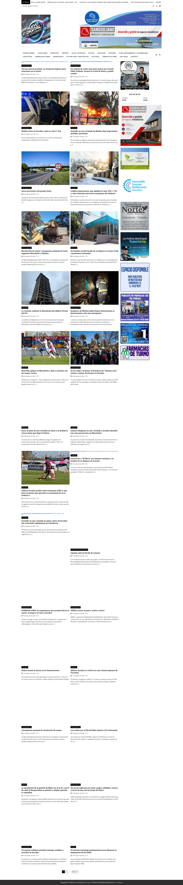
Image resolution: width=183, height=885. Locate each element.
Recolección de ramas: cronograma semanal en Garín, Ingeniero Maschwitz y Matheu (44, 252)
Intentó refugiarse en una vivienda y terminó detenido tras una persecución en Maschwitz (94, 431)
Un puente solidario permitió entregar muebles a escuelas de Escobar (42, 851)
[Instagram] (156, 6)
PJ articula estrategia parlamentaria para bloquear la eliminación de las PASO (94, 851)
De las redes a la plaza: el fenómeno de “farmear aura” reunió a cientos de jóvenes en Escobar (94, 371)
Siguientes (76, 871)
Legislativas (27, 56)
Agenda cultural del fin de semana (85, 553)
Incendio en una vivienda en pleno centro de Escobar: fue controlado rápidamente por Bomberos (44, 522)
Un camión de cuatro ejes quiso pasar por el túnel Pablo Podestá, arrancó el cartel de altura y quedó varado (92, 71)
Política (91, 53)
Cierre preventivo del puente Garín (79, 2)
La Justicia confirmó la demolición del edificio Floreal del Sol (44, 312)
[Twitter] (160, 6)
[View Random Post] (156, 55)
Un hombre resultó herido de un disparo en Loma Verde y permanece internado (94, 252)
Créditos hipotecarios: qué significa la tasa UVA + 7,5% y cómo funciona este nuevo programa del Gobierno (128, 2)
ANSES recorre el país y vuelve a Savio (88, 610)
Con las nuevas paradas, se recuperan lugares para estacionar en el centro (43, 70)
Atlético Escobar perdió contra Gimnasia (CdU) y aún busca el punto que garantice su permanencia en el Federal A (44, 492)
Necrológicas (58, 56)
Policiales (95, 56)
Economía (112, 53)
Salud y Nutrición (78, 53)
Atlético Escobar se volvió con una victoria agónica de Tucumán (94, 671)
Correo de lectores (109, 56)
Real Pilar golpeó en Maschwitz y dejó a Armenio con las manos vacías (44, 371)
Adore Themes (117, 882)
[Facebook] (153, 6)
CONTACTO (134, 56)
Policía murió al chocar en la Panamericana (40, 670)
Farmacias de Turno (42, 56)
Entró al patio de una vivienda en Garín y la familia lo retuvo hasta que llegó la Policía (44, 431)
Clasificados (42, 53)
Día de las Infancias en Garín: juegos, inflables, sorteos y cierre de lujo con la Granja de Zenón (94, 789)
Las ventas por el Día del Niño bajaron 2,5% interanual (94, 730)
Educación (101, 53)
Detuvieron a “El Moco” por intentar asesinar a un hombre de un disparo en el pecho (92, 459)
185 (73, 872)
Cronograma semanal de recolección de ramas (41, 730)
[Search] (160, 55)
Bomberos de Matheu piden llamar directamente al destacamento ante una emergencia (92, 312)
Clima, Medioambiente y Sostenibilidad (133, 53)
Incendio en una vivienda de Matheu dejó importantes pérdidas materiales (41, 2)
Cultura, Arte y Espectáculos (77, 56)
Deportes (65, 53)
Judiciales (25, 307)
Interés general (29, 53)
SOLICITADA (124, 56)
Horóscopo (54, 53)
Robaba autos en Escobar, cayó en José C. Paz (41, 131)
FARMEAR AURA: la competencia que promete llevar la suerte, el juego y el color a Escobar (45, 611)
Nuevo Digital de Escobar (82, 882)
